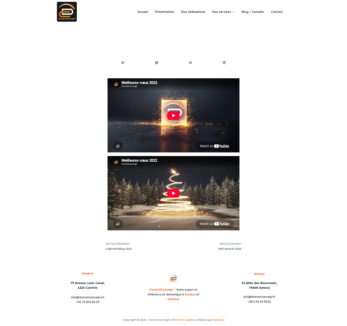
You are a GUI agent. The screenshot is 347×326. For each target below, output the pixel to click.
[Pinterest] (190, 62)
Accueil (143, 12)
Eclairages (139, 35)
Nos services (221, 12)
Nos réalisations (193, 12)
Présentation (164, 12)
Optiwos (219, 319)
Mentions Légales (183, 319)
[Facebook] (123, 62)
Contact (277, 12)
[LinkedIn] (224, 62)
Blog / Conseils (253, 12)
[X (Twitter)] (157, 62)
